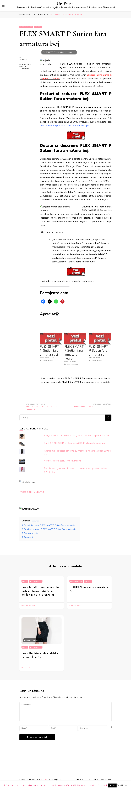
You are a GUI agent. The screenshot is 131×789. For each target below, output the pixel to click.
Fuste (24, 581)
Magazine (80, 779)
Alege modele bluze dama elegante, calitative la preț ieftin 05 (76, 435)
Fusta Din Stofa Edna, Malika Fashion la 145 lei (39, 655)
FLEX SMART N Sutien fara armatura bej (49, 350)
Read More (122, 785)
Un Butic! (66, 4)
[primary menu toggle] (3, 6)
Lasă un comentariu (27, 68)
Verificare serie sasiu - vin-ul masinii (62, 460)
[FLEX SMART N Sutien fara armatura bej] (51, 338)
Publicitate (93, 779)
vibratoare (72, 246)
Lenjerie (38, 27)
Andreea (23, 59)
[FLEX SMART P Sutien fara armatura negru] (75, 338)
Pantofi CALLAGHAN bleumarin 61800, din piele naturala (74, 443)
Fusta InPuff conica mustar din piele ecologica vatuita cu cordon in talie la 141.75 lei (40, 591)
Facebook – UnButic (31, 492)
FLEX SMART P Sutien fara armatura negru (74, 352)
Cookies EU (106, 779)
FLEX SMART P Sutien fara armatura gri (98, 350)
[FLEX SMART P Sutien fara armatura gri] (100, 338)
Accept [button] (112, 785)
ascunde (35, 521)
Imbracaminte (26, 27)
